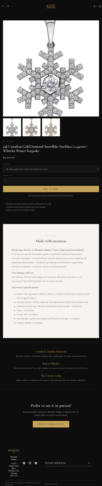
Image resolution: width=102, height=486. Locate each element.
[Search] (8, 6)
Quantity (7, 175)
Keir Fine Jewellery (17, 483)
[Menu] (3, 6)
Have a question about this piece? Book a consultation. (51, 195)
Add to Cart (51, 189)
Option (6, 164)
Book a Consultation (51, 424)
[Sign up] (88, 463)
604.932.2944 (14, 450)
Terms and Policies (51, 484)
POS (26, 483)
